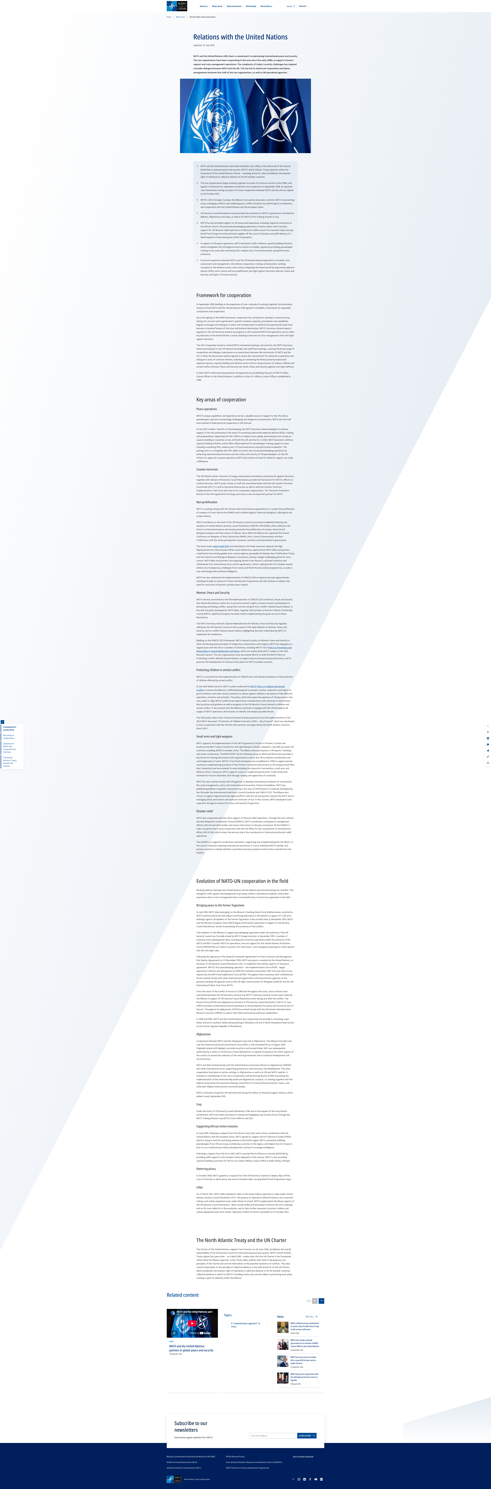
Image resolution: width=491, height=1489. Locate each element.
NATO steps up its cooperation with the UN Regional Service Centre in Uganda (304, 1377)
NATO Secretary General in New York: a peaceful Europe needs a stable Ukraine (303, 1360)
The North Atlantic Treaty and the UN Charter (9, 761)
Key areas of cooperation (8, 736)
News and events (234, 6)
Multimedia (251, 6)
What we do (217, 6)
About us (204, 6)
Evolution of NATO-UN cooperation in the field (9, 747)
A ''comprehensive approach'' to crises (245, 1325)
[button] (304, 6)
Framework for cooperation (9, 728)
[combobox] (304, 6)
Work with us (266, 6)
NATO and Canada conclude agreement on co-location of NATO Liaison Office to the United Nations (305, 1343)
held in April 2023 (221, 546)
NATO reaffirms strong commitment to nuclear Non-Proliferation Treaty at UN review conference (305, 1326)
